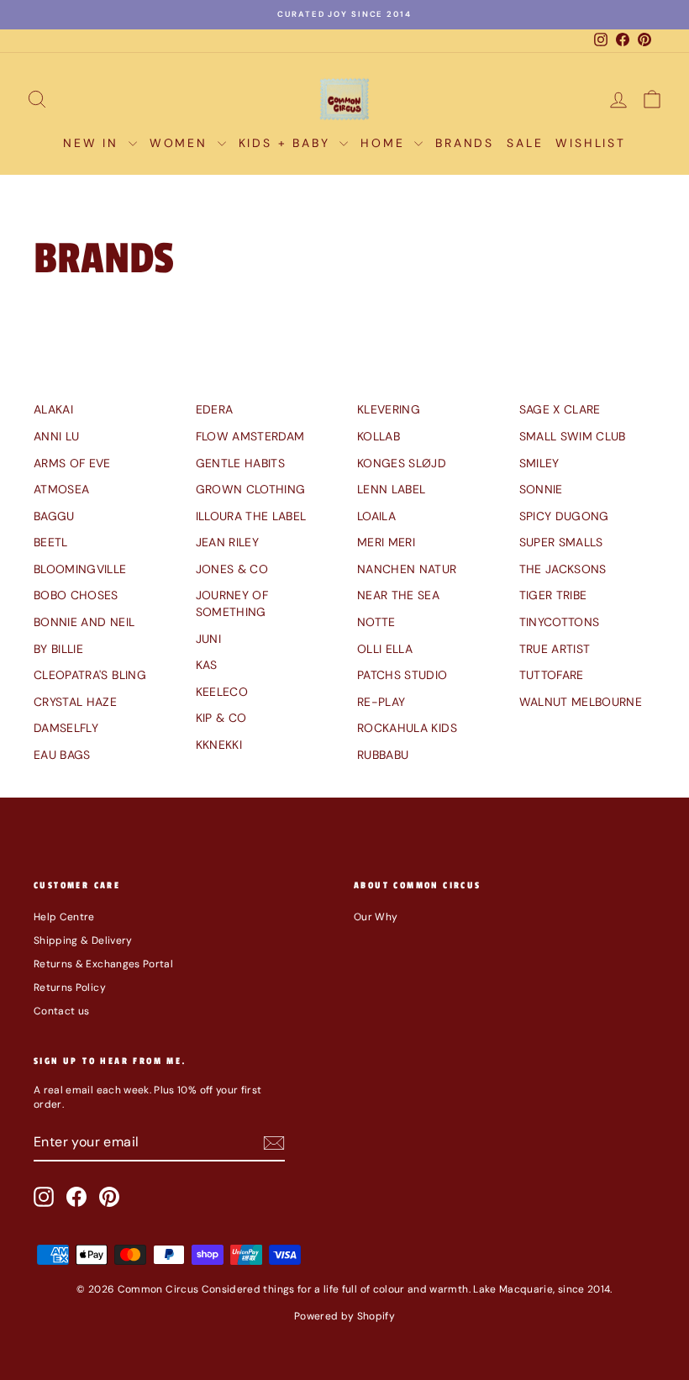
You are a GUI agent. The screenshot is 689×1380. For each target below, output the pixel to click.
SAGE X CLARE (560, 409)
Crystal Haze (75, 701)
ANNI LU (56, 436)
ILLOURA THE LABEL (251, 516)
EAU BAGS (62, 754)
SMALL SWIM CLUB (572, 436)
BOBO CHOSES (76, 595)
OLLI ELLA (385, 648)
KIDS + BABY (287, 142)
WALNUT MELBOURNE (581, 701)
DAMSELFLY (66, 727)
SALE (525, 142)
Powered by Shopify (344, 1316)
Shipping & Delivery (83, 940)
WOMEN (181, 142)
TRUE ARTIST (555, 648)
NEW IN (93, 142)
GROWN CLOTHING (251, 489)
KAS (207, 664)
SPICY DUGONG (564, 516)
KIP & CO (221, 717)
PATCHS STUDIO (402, 674)
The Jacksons (563, 569)
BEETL (51, 542)
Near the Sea (398, 595)
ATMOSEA (61, 489)
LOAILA (376, 516)
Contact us (62, 1011)
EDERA (215, 409)
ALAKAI (53, 409)
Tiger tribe (553, 595)
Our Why (375, 917)
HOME (385, 142)
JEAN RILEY (228, 542)
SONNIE (541, 489)
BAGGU (54, 516)
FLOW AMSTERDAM (250, 436)
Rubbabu (382, 754)
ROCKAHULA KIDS (407, 727)
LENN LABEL (391, 489)
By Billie (58, 648)
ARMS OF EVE (72, 463)
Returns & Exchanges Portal (103, 964)
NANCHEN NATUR (407, 569)
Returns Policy (70, 987)
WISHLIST (590, 142)
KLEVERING (388, 409)
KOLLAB (378, 436)
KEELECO (222, 691)
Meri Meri (386, 542)
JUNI (208, 638)
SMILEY (539, 463)
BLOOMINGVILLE (80, 569)
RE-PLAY (381, 701)
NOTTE (376, 621)
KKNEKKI (219, 744)
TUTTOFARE (551, 674)
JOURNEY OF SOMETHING (232, 603)
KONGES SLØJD (401, 463)
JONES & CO (232, 569)
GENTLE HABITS (241, 463)
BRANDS (464, 142)
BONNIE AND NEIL (84, 621)
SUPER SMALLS (561, 542)
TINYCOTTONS (559, 621)
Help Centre (64, 917)
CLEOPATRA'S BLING (90, 674)
